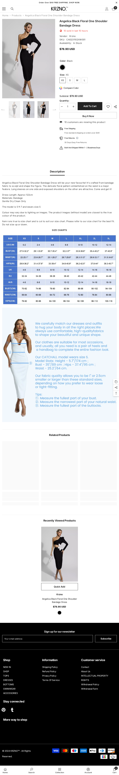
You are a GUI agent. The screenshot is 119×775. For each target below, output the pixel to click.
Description (57, 171)
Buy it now (88, 116)
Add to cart (89, 106)
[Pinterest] (3, 710)
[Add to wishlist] (108, 106)
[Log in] (106, 8)
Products (16, 15)
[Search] (12, 9)
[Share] (114, 106)
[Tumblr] (12, 710)
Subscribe (106, 638)
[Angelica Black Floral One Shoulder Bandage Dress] (59, 554)
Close (116, 3)
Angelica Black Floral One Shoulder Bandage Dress (59, 600)
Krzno (72, 36)
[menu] (4, 9)
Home (5, 15)
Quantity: (64, 100)
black (59, 613)
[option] (28, 58)
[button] (3, 109)
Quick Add (59, 586)
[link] (20, 499)
